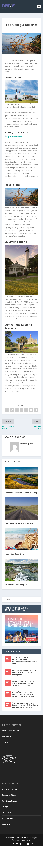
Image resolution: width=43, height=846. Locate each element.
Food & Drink (7, 818)
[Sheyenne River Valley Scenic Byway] (21, 478)
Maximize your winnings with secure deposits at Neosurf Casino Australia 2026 (24, 683)
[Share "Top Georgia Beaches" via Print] (35, 410)
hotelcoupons (26, 443)
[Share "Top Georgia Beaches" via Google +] (16, 410)
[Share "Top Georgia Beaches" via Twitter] (12, 410)
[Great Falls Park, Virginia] (21, 570)
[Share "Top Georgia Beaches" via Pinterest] (21, 410)
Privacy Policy (25, 840)
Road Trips (6, 824)
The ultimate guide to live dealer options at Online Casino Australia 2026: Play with (25, 705)
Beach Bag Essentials (14, 554)
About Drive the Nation (12, 730)
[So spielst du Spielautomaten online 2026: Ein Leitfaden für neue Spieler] (8, 672)
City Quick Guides (9, 801)
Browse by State (9, 795)
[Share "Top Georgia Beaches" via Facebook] (7, 410)
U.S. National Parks (10, 789)
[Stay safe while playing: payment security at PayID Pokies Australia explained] (8, 694)
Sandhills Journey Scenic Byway (19, 523)
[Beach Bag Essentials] (21, 539)
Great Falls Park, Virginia (16, 585)
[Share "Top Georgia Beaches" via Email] (31, 410)
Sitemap (5, 742)
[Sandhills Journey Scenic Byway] (21, 508)
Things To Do (7, 807)
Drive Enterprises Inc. (20, 837)
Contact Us (6, 736)
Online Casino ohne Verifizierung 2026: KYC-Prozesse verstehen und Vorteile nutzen (25, 660)
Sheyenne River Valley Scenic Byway (21, 492)
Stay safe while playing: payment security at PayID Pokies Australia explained (23, 694)
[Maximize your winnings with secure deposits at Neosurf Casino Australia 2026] (8, 683)
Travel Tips (6, 812)
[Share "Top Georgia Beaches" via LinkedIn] (26, 410)
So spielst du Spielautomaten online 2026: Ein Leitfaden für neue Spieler (24, 672)
